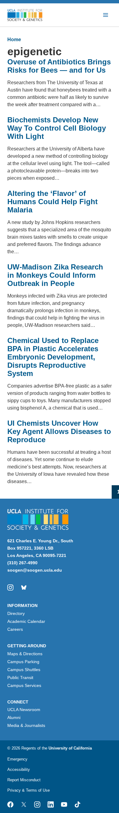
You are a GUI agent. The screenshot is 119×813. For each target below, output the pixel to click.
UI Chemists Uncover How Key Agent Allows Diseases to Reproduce (59, 431)
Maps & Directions (24, 653)
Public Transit (20, 677)
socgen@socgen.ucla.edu (34, 570)
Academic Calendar (26, 621)
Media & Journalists (26, 725)
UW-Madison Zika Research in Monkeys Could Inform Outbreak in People (55, 275)
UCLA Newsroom (23, 709)
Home (14, 39)
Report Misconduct (24, 780)
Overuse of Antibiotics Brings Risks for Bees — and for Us (59, 66)
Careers (15, 629)
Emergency (17, 759)
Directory (16, 613)
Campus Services (24, 685)
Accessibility (18, 769)
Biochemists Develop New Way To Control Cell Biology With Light (56, 128)
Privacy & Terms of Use (28, 790)
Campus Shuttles (23, 669)
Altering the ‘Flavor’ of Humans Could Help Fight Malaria (52, 201)
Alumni (13, 717)
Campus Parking (23, 661)
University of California (70, 748)
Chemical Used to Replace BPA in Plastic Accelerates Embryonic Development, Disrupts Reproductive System (53, 357)
